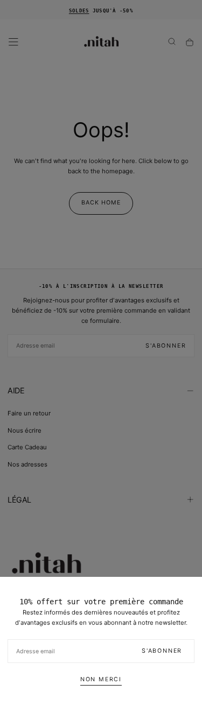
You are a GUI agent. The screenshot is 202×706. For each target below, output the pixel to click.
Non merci (101, 679)
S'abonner (162, 650)
